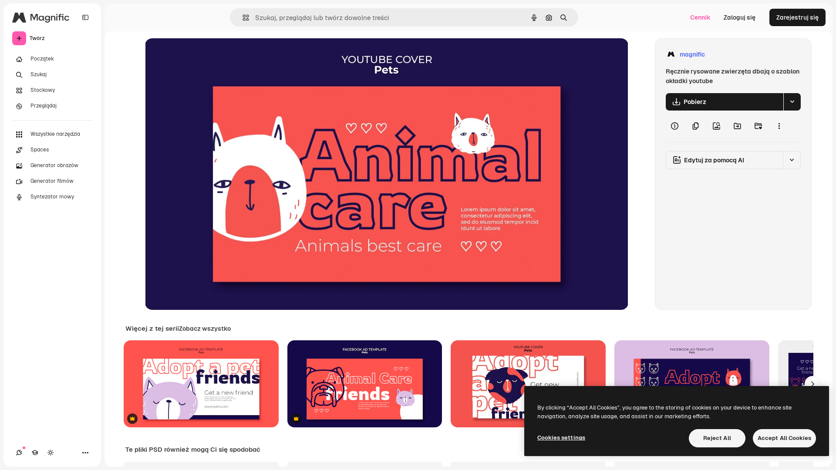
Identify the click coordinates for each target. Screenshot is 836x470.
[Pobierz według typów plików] (792, 102)
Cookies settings (561, 437)
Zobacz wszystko (205, 328)
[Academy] (35, 453)
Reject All (717, 438)
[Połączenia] (19, 453)
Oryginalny (205, 54)
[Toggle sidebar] (85, 17)
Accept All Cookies (784, 438)
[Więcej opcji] (779, 126)
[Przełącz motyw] (50, 453)
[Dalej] (812, 383)
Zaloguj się (739, 17)
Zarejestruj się (797, 17)
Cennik (700, 17)
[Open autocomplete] (242, 17)
